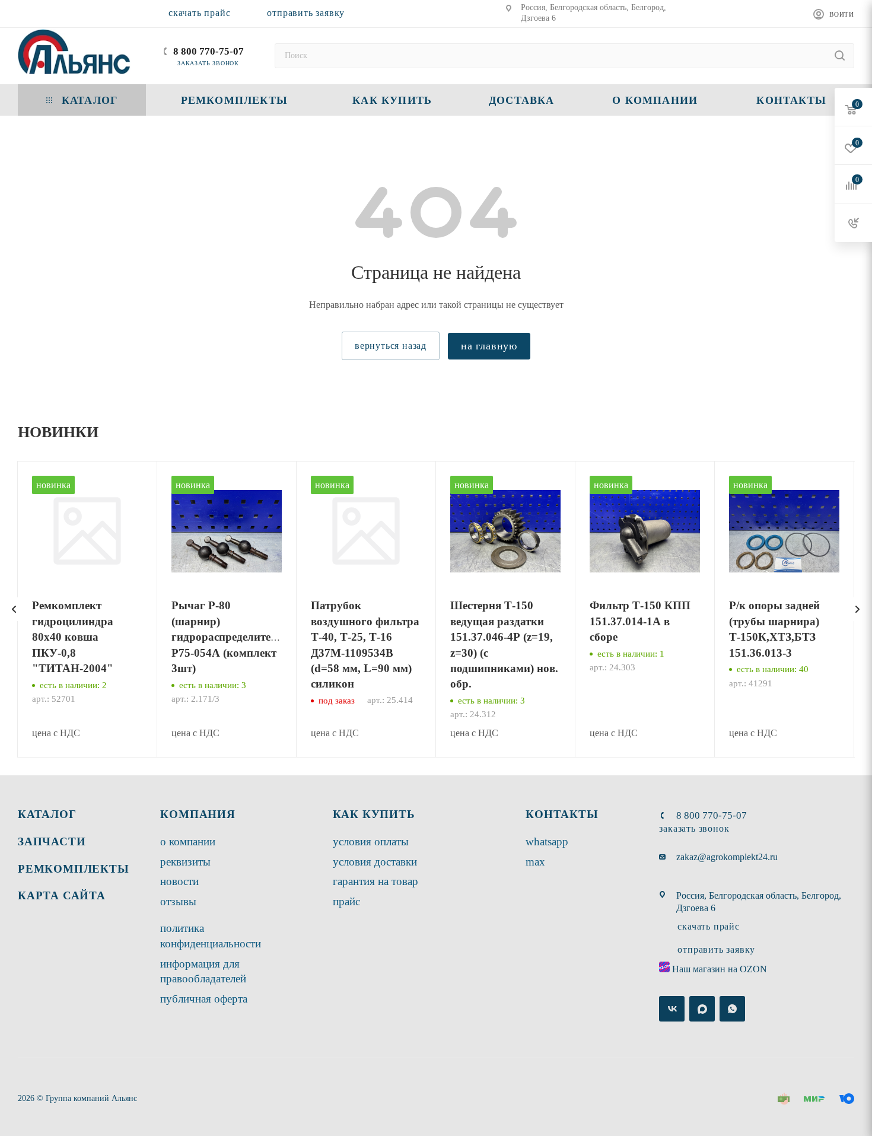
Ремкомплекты (73, 869)
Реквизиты (185, 861)
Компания (197, 814)
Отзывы (178, 901)
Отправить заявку (306, 13)
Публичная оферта (203, 998)
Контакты (562, 814)
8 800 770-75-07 (208, 51)
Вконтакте (672, 1009)
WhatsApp (547, 841)
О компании (187, 841)
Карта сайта (62, 895)
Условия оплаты (371, 841)
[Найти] (839, 55)
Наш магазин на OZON (719, 969)
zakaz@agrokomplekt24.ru (727, 857)
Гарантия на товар (375, 881)
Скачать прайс (199, 13)
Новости (179, 881)
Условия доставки (375, 861)
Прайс (346, 901)
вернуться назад (391, 346)
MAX (535, 861)
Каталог (47, 814)
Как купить (374, 814)
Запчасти (51, 841)
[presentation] (14, 609)
